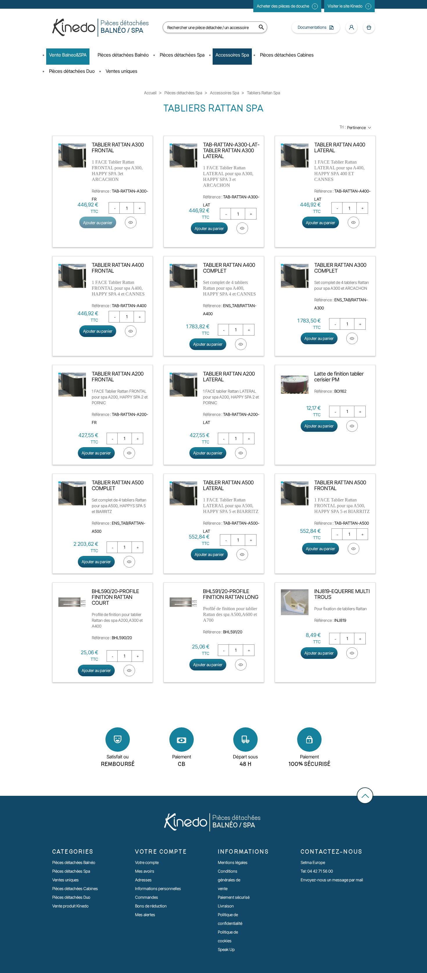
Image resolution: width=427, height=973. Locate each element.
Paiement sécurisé (234, 897)
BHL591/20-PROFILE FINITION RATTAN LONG (231, 594)
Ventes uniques (65, 879)
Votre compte (147, 862)
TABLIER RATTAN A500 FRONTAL (340, 485)
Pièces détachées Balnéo (73, 862)
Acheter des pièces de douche (283, 5)
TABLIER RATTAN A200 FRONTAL (117, 377)
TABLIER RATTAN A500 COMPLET (117, 485)
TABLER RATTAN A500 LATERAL (228, 485)
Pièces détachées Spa (71, 871)
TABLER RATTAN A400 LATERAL (339, 147)
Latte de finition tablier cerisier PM (339, 377)
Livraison (226, 905)
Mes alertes (145, 914)
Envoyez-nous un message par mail (332, 879)
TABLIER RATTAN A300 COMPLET (340, 268)
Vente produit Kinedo (70, 905)
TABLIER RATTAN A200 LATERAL (229, 377)
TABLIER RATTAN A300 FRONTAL (118, 147)
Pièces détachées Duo (71, 897)
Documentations (312, 27)
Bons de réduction (151, 905)
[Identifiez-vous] (351, 27)
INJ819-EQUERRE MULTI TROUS (342, 594)
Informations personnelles (158, 888)
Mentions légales (232, 862)
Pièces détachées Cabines (75, 888)
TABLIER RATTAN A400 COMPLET (229, 268)
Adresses (143, 879)
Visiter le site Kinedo (345, 5)
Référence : (101, 191)
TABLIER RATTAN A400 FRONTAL (118, 268)
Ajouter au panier (97, 222)
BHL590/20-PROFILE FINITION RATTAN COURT (115, 597)
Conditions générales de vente (229, 880)
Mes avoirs (144, 871)
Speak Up (226, 949)
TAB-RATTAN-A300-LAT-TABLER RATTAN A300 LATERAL (231, 150)
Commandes (146, 897)
